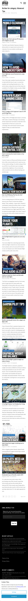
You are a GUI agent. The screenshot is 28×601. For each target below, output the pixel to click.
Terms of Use (5, 558)
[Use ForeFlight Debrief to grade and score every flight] (14, 225)
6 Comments (14, 363)
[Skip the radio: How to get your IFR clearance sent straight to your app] (14, 28)
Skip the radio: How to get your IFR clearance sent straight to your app (13, 39)
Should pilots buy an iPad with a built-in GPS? (12, 475)
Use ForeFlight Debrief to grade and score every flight (13, 237)
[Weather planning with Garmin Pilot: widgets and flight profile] (14, 309)
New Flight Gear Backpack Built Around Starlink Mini (13, 538)
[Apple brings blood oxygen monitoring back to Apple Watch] (14, 432)
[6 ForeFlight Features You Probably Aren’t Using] (14, 393)
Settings (14, 592)
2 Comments (14, 446)
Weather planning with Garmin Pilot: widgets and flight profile (13, 321)
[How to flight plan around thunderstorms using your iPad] (14, 63)
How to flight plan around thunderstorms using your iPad (13, 74)
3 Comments (13, 42)
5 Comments (15, 405)
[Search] (20, 3)
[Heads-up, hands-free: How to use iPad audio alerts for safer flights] (14, 264)
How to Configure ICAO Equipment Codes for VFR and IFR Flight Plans (14, 112)
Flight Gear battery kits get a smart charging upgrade (13, 552)
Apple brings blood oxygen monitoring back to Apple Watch (13, 444)
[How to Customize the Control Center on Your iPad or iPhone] (14, 143)
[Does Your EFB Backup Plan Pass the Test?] (14, 184)
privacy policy (20, 586)
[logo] (11, 3)
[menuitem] (20, 3)
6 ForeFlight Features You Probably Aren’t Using (13, 404)
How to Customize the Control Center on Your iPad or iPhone (13, 154)
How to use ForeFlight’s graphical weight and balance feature (12, 360)
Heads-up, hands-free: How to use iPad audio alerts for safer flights (12, 276)
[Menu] (24, 3)
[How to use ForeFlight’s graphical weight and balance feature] (14, 348)
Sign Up (14, 523)
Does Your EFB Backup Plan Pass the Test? (12, 195)
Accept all (14, 596)
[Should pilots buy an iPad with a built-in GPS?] (14, 464)
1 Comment (12, 77)
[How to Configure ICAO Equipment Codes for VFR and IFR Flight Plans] (14, 100)
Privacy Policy (5, 561)
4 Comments (12, 196)
